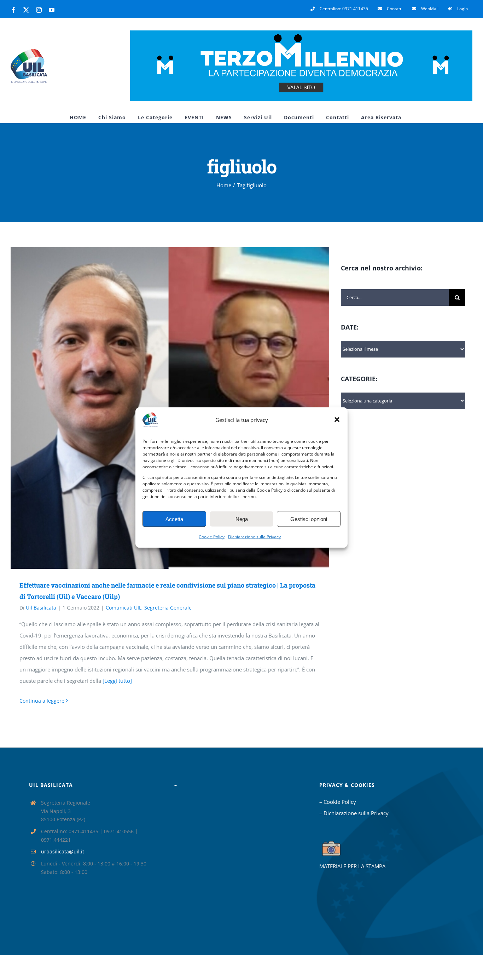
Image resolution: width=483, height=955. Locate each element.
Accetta (174, 519)
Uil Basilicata (41, 607)
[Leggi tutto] (117, 680)
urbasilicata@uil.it (62, 851)
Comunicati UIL (123, 607)
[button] (337, 419)
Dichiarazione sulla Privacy (254, 537)
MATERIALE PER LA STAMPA (352, 866)
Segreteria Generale (168, 607)
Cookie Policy (212, 537)
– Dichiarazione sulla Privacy (354, 813)
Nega (241, 519)
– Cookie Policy (337, 801)
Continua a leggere (41, 700)
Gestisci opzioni (308, 519)
